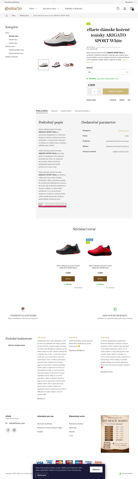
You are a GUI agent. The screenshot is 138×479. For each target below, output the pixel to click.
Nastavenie (41, 475)
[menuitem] (33, 8)
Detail (68, 279)
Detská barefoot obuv (16, 53)
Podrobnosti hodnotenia (113, 47)
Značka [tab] (66, 111)
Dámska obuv (13, 36)
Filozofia (71, 432)
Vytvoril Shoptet (127, 473)
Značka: (91, 100)
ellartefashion (8, 430)
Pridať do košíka (116, 91)
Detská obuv (13, 40)
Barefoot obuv (10, 46)
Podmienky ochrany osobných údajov (49, 428)
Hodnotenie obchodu (76, 424)
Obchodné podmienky (11, 2)
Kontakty (40, 432)
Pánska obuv (13, 43)
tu (80, 470)
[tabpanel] (68, 263)
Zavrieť (101, 99)
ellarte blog (72, 428)
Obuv (7, 33)
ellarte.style (14, 430)
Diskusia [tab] (54, 111)
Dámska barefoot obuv (16, 50)
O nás (71, 436)
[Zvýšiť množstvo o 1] (99, 91)
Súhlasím (96, 469)
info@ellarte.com (17, 423)
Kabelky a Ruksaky (11, 57)
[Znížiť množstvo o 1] (90, 91)
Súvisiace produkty (82, 111)
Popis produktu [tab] (42, 111)
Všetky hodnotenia (16, 345)
